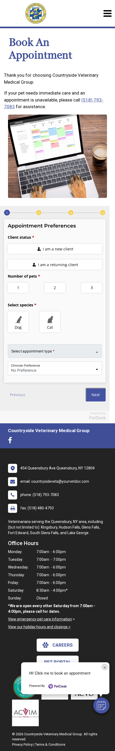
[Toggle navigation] (107, 13)
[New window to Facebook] (11, 441)
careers (62, 645)
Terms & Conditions (50, 744)
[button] (101, 705)
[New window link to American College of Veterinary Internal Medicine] (26, 713)
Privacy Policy (22, 744)
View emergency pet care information (40, 619)
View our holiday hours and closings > (39, 627)
